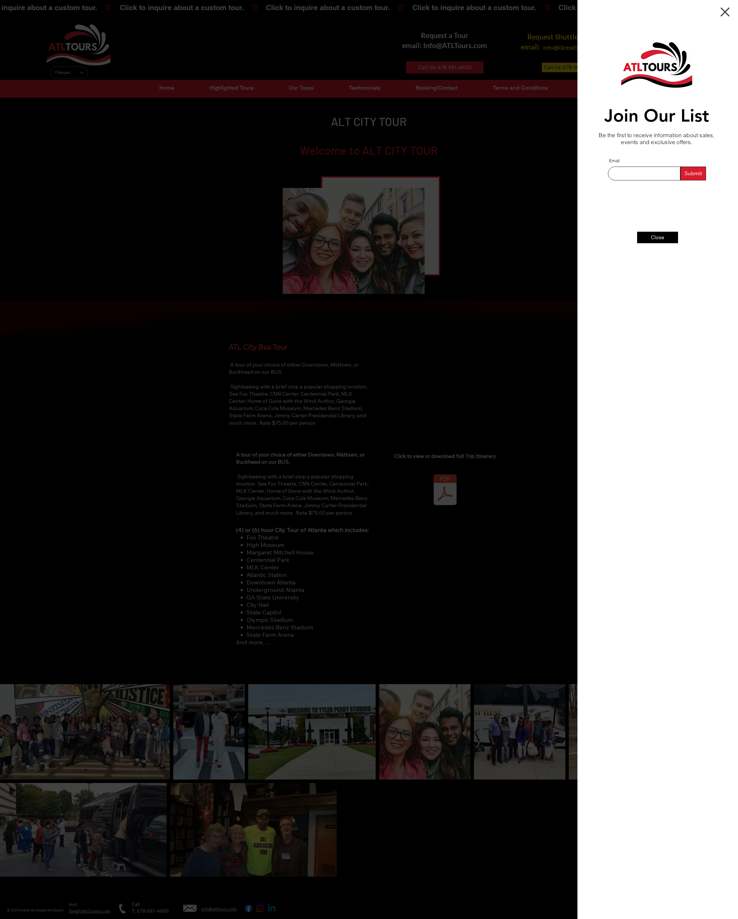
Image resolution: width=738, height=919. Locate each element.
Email (614, 160)
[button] (725, 11)
